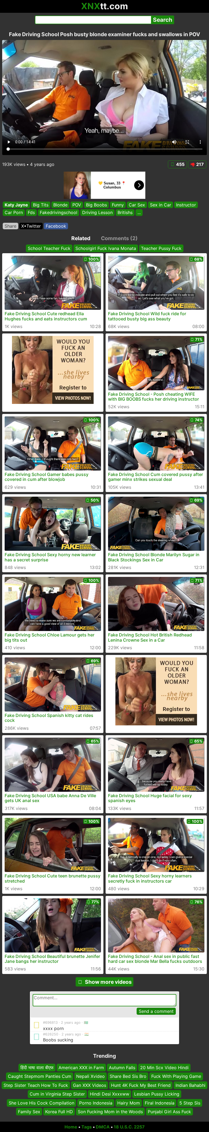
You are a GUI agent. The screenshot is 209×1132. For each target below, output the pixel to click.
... (139, 212)
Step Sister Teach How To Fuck (36, 1085)
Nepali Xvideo (90, 1076)
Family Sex (29, 1111)
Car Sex (137, 205)
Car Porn (14, 212)
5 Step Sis (189, 1102)
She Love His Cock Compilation (41, 1102)
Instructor (186, 205)
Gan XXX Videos (89, 1085)
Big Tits (40, 205)
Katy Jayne (16, 205)
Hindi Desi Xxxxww (109, 1094)
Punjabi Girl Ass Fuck (169, 1111)
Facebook (56, 226)
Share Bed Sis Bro (128, 1076)
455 (180, 164)
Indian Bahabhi (190, 1085)
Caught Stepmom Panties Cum (39, 1076)
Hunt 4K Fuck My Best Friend (141, 1085)
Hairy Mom (128, 1102)
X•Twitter (31, 226)
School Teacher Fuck (49, 248)
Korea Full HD (59, 1111)
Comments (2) (119, 238)
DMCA (103, 1126)
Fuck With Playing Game (176, 1076)
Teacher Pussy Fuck (161, 248)
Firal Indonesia (159, 1102)
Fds (31, 212)
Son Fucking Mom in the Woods (110, 1111)
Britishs (125, 212)
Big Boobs (96, 205)
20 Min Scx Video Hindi (164, 1067)
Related (80, 238)
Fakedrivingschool (58, 212)
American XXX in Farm (81, 1067)
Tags (86, 1126)
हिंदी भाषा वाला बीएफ (37, 1067)
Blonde (60, 205)
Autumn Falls (122, 1067)
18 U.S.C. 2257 (129, 1126)
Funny (118, 205)
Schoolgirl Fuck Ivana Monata (105, 248)
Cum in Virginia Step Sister (57, 1094)
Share (10, 226)
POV (76, 205)
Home (70, 1126)
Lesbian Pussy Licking (156, 1094)
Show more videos (108, 982)
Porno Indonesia (95, 1102)
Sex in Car (160, 205)
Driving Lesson (97, 212)
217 (200, 164)
